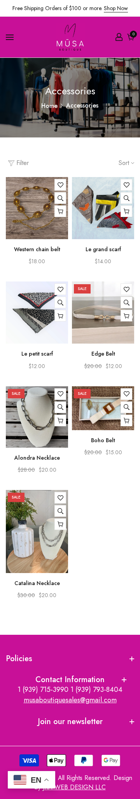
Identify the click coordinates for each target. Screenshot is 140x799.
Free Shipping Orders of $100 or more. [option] (70, 8)
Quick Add (126, 211)
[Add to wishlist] (60, 185)
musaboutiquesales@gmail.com (70, 700)
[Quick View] (60, 198)
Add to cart (60, 211)
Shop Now (116, 8)
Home (49, 105)
